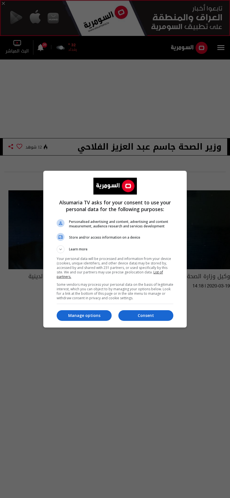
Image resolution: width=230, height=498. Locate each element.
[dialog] (115, 249)
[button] (115, 249)
